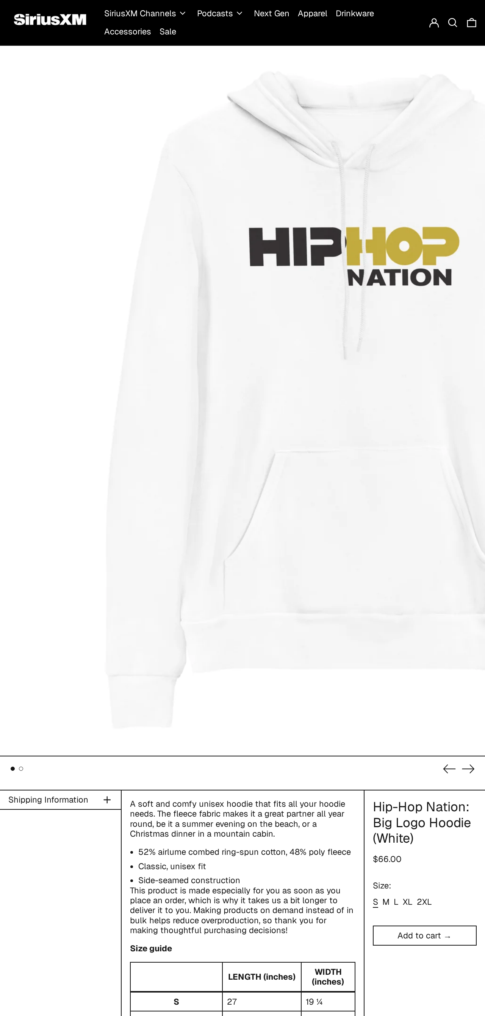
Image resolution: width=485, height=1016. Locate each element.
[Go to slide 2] (21, 769)
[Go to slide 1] (13, 769)
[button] (452, 22)
